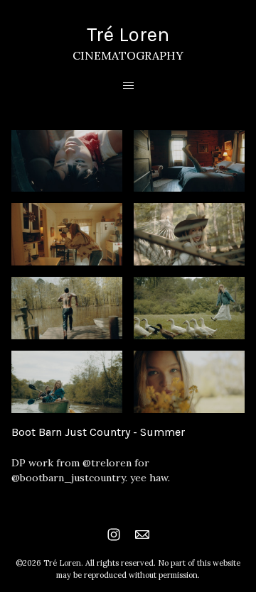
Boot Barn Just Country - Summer (98, 432)
